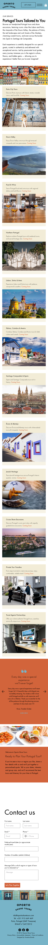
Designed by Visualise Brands (25, 937)
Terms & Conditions (37, 935)
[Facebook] (23, 930)
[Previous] (3, 691)
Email (7, 832)
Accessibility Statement (23, 935)
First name (8, 821)
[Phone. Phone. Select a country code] (26, 836)
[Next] (45, 691)
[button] (45, 4)
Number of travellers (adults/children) (17, 855)
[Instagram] (19, 930)
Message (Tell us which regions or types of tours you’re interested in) (21, 866)
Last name (26, 821)
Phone (25, 832)
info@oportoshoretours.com (23, 915)
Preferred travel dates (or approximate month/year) (17, 843)
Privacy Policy (11, 935)
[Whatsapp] (27, 930)
